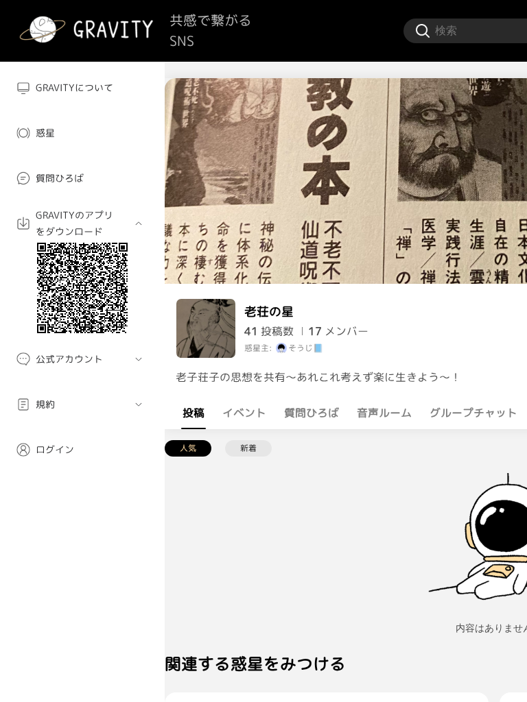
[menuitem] (82, 88)
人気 (188, 448)
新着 (248, 448)
